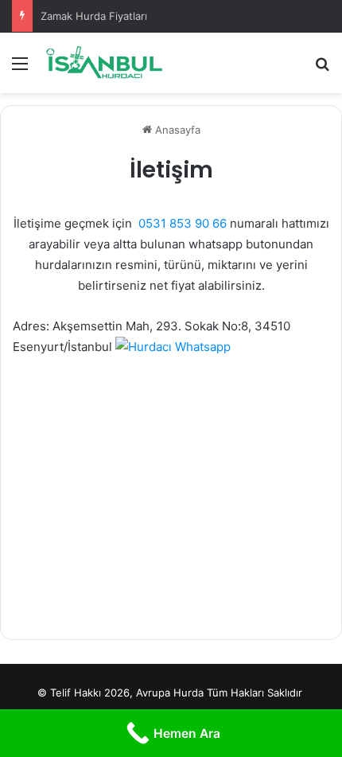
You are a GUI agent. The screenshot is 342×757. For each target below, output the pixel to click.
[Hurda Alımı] (103, 63)
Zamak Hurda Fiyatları (94, 16)
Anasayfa (176, 129)
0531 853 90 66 (182, 223)
